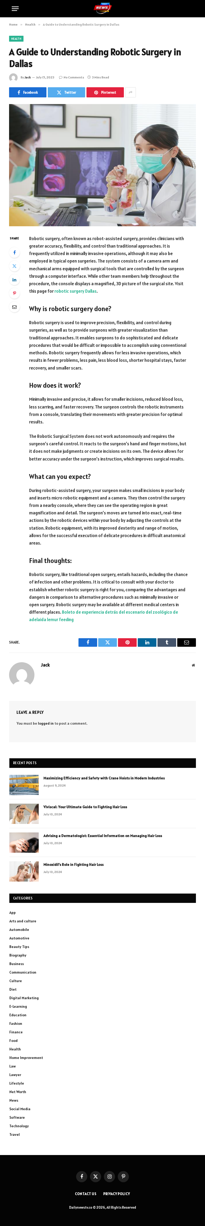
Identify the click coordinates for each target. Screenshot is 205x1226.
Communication (22, 972)
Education (17, 1015)
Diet (13, 989)
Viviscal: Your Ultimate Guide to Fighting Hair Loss (85, 806)
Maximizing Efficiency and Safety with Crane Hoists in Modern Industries (104, 778)
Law (12, 1066)
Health (16, 39)
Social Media (19, 1108)
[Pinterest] (14, 293)
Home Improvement (26, 1057)
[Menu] (15, 9)
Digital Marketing (24, 997)
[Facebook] (14, 252)
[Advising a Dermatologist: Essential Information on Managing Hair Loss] (24, 842)
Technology (19, 1126)
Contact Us (86, 1194)
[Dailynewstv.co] (102, 8)
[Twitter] (14, 266)
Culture (15, 980)
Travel (14, 1134)
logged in (46, 723)
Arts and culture (22, 921)
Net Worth (17, 1091)
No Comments (74, 77)
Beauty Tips (19, 946)
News (13, 1100)
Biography (17, 955)
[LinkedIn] (14, 279)
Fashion (15, 1023)
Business (16, 963)
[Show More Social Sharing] (130, 92)
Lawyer (15, 1074)
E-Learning (18, 1006)
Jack (28, 77)
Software (17, 1117)
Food (13, 1040)
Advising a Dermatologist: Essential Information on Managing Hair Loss (103, 835)
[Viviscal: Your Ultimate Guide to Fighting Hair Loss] (24, 814)
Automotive (19, 938)
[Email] (14, 306)
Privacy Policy (116, 1194)
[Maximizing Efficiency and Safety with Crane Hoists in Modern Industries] (24, 785)
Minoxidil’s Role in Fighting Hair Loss (74, 864)
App (12, 912)
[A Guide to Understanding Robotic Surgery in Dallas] (102, 165)
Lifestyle (16, 1083)
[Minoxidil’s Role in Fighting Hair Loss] (24, 871)
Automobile (19, 929)
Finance (16, 1032)
